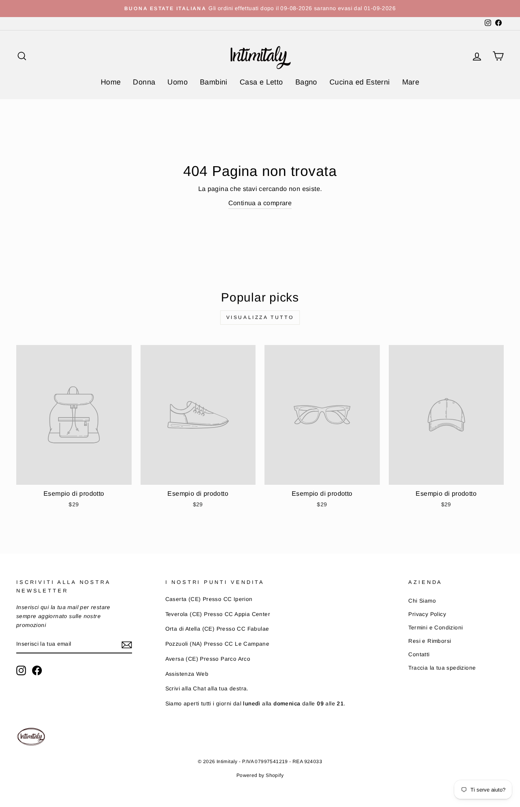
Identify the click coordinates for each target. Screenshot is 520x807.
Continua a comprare (260, 203)
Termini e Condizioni (435, 628)
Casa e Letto (261, 82)
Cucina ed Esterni (359, 82)
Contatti (418, 654)
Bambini (214, 82)
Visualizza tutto (260, 317)
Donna (144, 82)
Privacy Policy (427, 614)
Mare (411, 82)
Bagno (306, 82)
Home (111, 82)
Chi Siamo (422, 601)
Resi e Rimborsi (429, 641)
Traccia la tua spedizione (442, 668)
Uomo (177, 82)
